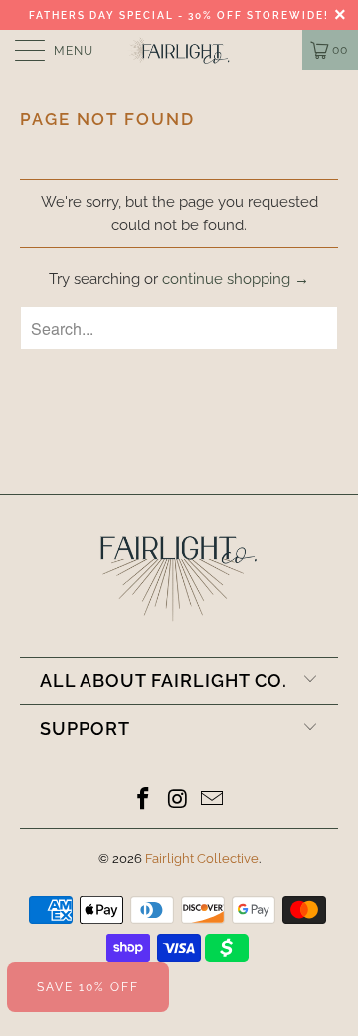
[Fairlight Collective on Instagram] (178, 800)
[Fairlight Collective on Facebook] (143, 800)
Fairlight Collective (202, 858)
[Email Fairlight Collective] (213, 800)
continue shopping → (235, 279)
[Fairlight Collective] (179, 50)
